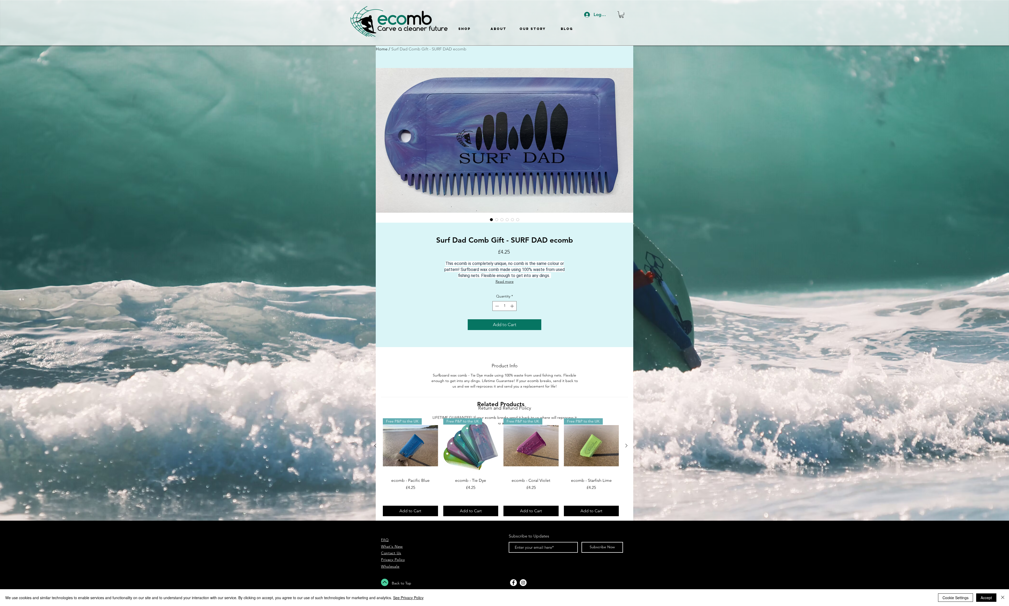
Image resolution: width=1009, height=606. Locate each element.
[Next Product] (626, 445)
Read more (505, 281)
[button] (621, 14)
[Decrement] (496, 306)
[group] (501, 467)
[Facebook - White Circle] (513, 582)
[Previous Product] (375, 445)
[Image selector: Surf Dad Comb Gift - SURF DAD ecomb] (491, 219)
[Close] (1003, 597)
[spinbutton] (504, 306)
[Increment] (512, 306)
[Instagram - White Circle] (523, 582)
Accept (986, 597)
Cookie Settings (956, 597)
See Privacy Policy (408, 597)
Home (382, 48)
